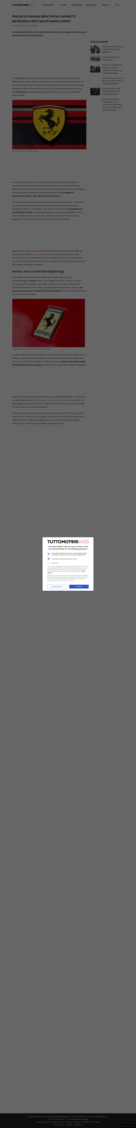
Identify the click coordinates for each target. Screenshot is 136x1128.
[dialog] (68, 564)
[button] (68, 563)
